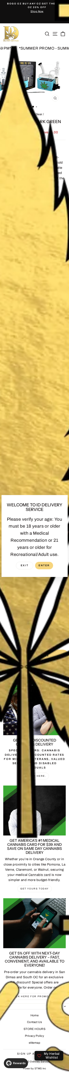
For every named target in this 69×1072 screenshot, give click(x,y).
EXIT (24, 565)
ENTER (44, 565)
